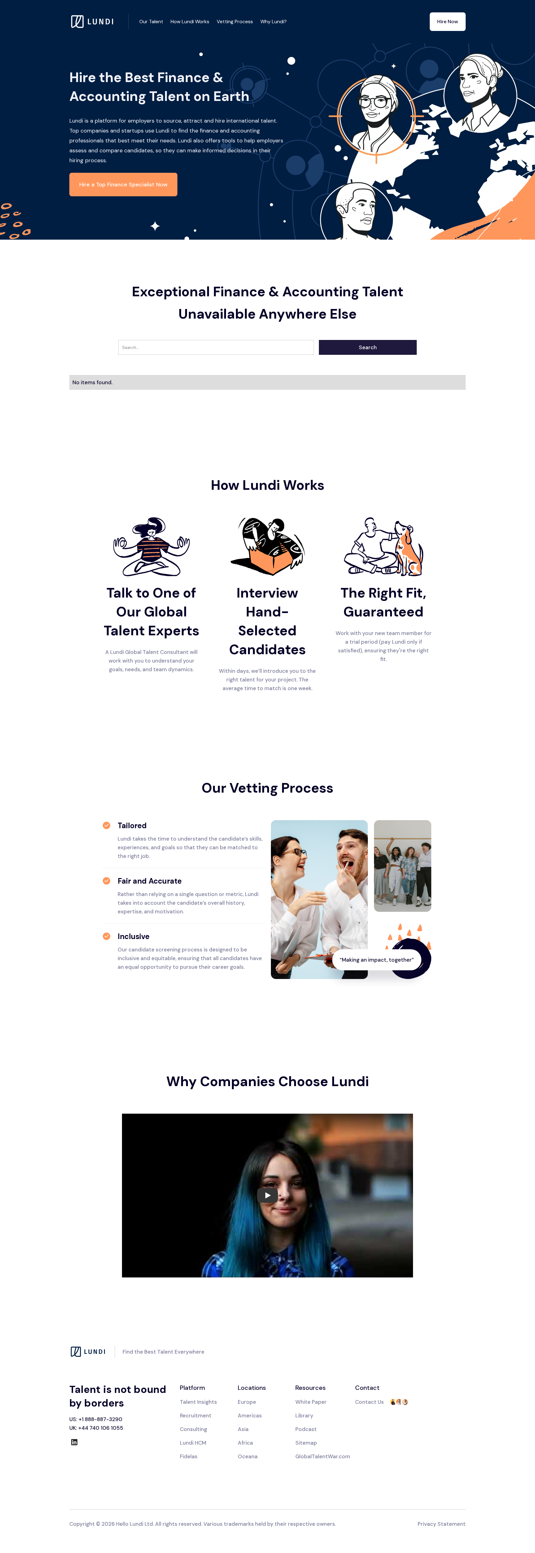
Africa (245, 1442)
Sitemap (306, 1442)
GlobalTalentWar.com (322, 1456)
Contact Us (369, 1402)
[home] (99, 21)
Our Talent (151, 21)
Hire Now (447, 21)
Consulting (193, 1429)
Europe (247, 1402)
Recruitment (195, 1415)
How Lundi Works (190, 21)
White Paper (311, 1402)
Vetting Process (235, 21)
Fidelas (189, 1456)
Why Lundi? (273, 21)
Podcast (306, 1429)
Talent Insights (198, 1402)
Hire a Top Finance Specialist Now (123, 184)
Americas (250, 1415)
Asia (243, 1429)
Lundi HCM (193, 1442)
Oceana (248, 1456)
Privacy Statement (442, 1523)
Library (304, 1415)
